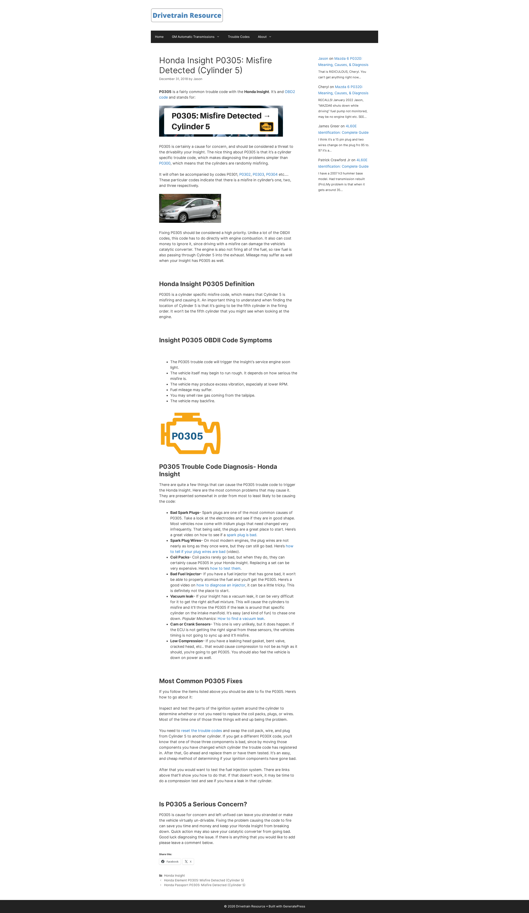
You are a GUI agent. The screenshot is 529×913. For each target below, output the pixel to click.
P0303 (258, 174)
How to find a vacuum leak (241, 618)
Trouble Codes (239, 37)
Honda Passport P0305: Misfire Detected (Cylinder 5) (204, 885)
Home (159, 37)
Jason (323, 58)
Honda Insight (174, 875)
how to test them (225, 568)
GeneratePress (294, 906)
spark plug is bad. (242, 535)
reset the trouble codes (201, 730)
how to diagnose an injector (221, 585)
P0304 (272, 174)
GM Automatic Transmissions (193, 37)
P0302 (245, 174)
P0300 (164, 163)
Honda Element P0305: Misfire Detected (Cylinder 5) (204, 880)
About (262, 37)
